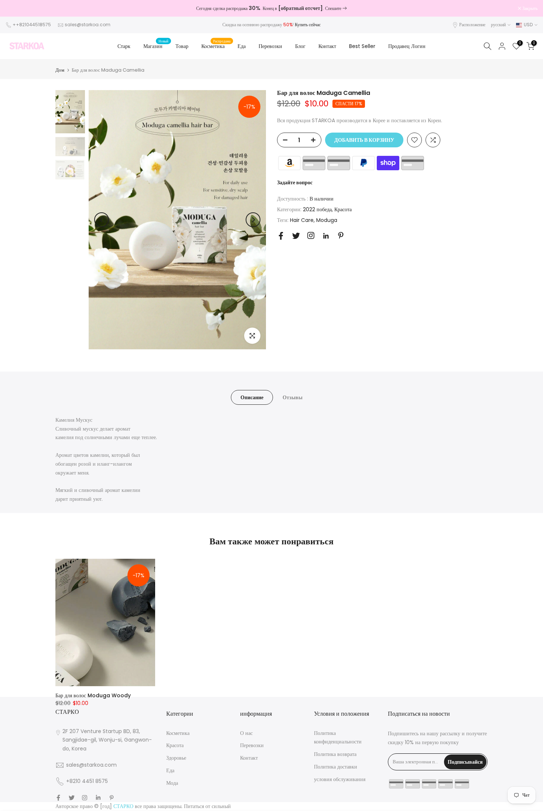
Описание (251, 397)
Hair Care (302, 220)
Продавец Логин (407, 46)
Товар (181, 46)
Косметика (215, 46)
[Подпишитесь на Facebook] (281, 236)
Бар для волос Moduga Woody (93, 695)
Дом (59, 70)
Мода (172, 783)
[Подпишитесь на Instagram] (310, 235)
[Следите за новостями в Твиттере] (296, 236)
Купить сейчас (308, 24)
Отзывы (293, 397)
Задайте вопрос (295, 182)
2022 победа (317, 209)
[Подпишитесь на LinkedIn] (326, 236)
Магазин (155, 46)
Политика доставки (335, 766)
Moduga (326, 220)
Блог (300, 46)
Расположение (472, 24)
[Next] (253, 219)
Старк (123, 46)
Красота (343, 209)
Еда (242, 46)
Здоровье (176, 758)
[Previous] (101, 219)
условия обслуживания (339, 779)
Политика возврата (335, 754)
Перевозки (270, 46)
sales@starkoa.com (87, 24)
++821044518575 (32, 24)
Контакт (327, 46)
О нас (246, 733)
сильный (221, 806)
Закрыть (17, 8)
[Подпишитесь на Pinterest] (340, 235)
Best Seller (362, 46)
